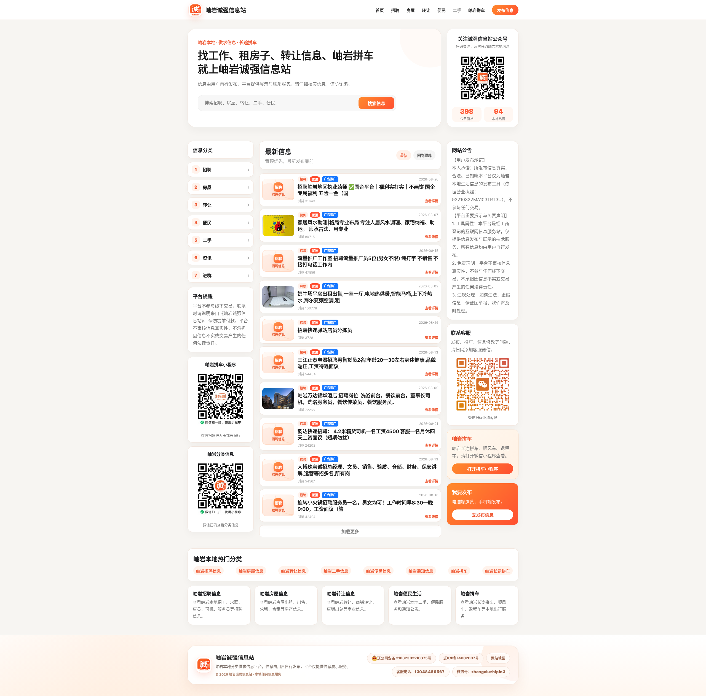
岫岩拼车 (476, 10)
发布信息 (505, 10)
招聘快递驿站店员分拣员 (325, 330)
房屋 (411, 10)
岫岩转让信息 (293, 571)
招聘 (395, 10)
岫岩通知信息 (420, 571)
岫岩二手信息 (335, 571)
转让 (426, 10)
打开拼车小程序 (482, 469)
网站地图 (498, 658)
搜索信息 (376, 103)
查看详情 (431, 201)
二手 (457, 10)
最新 (403, 155)
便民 (441, 10)
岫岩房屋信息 (251, 571)
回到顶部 (424, 155)
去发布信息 (483, 515)
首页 (380, 10)
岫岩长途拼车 (497, 571)
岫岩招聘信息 (208, 571)
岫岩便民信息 (378, 571)
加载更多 (350, 531)
